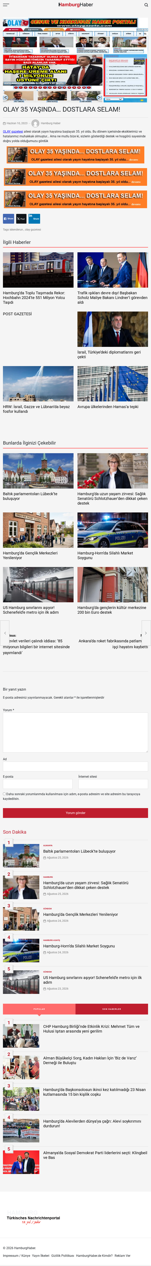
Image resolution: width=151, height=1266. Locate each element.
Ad (5, 759)
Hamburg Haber (51, 123)
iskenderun (16, 229)
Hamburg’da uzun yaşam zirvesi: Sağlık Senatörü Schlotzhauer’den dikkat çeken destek (112, 498)
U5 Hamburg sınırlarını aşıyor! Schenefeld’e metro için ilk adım (31, 610)
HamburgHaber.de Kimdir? (94, 1256)
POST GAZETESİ (17, 314)
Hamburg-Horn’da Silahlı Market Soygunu (79, 946)
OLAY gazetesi (13, 131)
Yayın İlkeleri (40, 1256)
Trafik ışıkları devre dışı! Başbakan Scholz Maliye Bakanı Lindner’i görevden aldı (112, 298)
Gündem (47, 909)
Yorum (8, 710)
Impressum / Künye (16, 1256)
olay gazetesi (33, 229)
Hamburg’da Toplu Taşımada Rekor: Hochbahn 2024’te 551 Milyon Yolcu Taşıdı (34, 298)
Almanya (47, 845)
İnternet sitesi (87, 776)
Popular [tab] (39, 1009)
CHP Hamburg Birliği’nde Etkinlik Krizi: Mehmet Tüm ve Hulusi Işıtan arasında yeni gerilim (91, 1029)
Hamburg (48, 877)
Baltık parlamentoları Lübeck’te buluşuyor (79, 851)
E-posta (8, 776)
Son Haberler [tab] (111, 1009)
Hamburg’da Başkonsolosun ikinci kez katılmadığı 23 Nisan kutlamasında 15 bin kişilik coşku (94, 1092)
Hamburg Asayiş (51, 940)
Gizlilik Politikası (62, 1256)
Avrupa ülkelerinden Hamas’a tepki (107, 406)
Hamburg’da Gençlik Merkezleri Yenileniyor (80, 914)
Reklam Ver (122, 1256)
